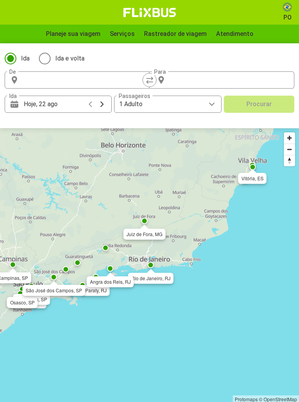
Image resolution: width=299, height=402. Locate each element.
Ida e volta (69, 58)
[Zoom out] (289, 149)
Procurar (259, 104)
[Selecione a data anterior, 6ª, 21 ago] (90, 104)
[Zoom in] (289, 138)
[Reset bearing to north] (289, 160)
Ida (25, 58)
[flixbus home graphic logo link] (149, 12)
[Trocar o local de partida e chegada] (149, 80)
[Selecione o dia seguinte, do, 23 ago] (102, 104)
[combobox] (84, 80)
